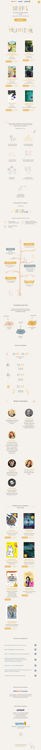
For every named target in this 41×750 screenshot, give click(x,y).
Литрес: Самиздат (12, 123)
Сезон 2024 (20, 20)
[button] (20, 331)
